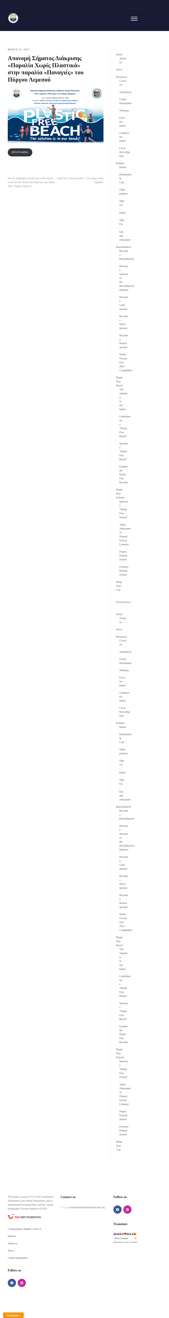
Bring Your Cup (119, 586)
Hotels (122, 167)
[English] (118, 1234)
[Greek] (128, 1234)
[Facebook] (12, 1283)
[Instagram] (22, 1283)
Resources (121, 76)
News (119, 69)
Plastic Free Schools (120, 493)
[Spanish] (134, 1234)
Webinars (124, 110)
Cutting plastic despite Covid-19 (24, 1229)
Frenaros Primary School (123, 570)
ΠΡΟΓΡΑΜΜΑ (20, 152)
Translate (133, 1242)
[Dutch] (114, 1234)
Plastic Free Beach (119, 381)
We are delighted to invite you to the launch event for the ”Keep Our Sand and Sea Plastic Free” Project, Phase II (31, 182)
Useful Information (18, 1258)
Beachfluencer (123, 247)
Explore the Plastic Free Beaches (123, 474)
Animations (125, 92)
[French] (121, 1234)
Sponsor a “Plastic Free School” (123, 509)
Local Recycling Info (124, 152)
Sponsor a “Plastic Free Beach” (123, 451)
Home (119, 54)
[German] (124, 1234)
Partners (120, 163)
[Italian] (131, 1234)
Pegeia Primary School (123, 555)
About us (12, 1243)
